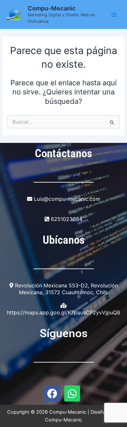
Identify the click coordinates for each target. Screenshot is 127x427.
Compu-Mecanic (52, 8)
